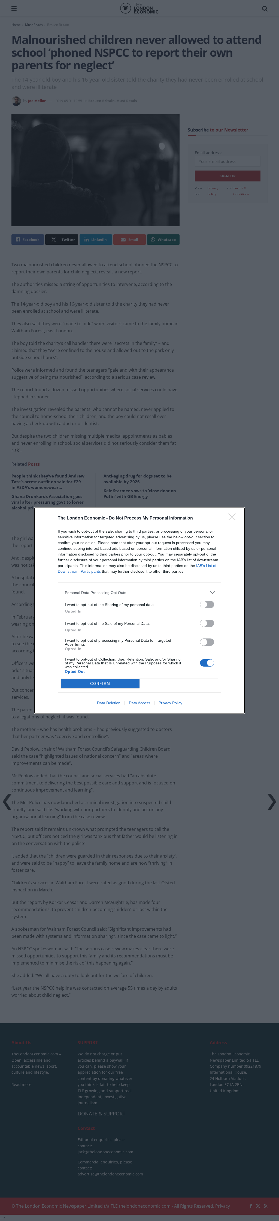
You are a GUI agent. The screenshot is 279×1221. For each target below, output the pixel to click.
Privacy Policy (170, 703)
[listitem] (139, 592)
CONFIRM (100, 684)
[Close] (234, 518)
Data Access (139, 703)
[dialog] (139, 610)
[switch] (207, 604)
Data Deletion (108, 703)
